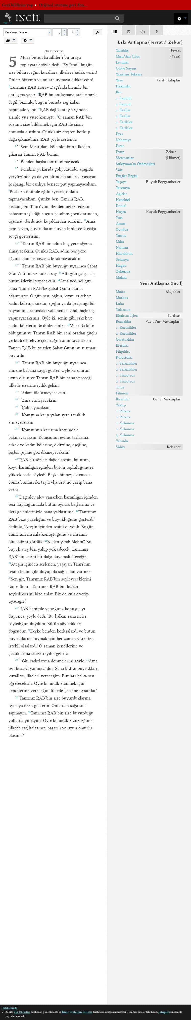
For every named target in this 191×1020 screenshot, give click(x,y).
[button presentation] (49, 32)
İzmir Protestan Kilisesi (77, 1012)
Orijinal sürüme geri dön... (63, 5)
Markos (122, 297)
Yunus (121, 235)
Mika (120, 241)
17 (16, 391)
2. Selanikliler (127, 369)
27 (9, 577)
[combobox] (27, 32)
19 (16, 406)
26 (9, 563)
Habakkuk (124, 253)
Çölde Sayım (126, 68)
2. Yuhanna (125, 429)
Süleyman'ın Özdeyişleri (135, 164)
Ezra (119, 134)
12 (16, 265)
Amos (120, 223)
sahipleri (164, 1012)
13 (60, 272)
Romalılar (123, 321)
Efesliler (122, 345)
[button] (181, 18)
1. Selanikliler (127, 363)
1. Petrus (123, 411)
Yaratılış (122, 50)
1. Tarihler (124, 122)
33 (29, 712)
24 (77, 511)
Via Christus (22, 1012)
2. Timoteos (125, 381)
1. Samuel (124, 98)
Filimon (122, 393)
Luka (120, 303)
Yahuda (122, 441)
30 (16, 659)
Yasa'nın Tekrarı (129, 74)
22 (16, 458)
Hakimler (123, 86)
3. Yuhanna (125, 435)
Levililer (122, 62)
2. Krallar (123, 116)
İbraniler (123, 399)
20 (16, 414)
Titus (120, 387)
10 (85, 220)
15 (68, 324)
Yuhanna (123, 309)
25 (46, 540)
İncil (28, 18)
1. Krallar (123, 110)
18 (16, 399)
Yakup (121, 405)
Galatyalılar (125, 339)
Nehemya (123, 140)
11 (16, 242)
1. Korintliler (126, 327)
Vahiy (120, 447)
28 (16, 607)
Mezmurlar (125, 158)
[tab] (115, 31)
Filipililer (123, 351)
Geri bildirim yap (17, 5)
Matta (120, 291)
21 (16, 429)
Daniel (121, 205)
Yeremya (123, 188)
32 (16, 697)
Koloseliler (124, 357)
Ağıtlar (121, 193)
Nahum (122, 247)
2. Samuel (124, 104)
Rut (119, 92)
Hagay (121, 265)
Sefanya (122, 259)
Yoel (119, 217)
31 (87, 659)
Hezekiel (123, 199)
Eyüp (120, 152)
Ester (120, 146)
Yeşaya (121, 182)
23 (16, 496)
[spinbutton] (57, 32)
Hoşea (121, 211)
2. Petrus (123, 417)
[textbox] (25, 32)
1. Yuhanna (125, 423)
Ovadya (122, 229)
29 (29, 630)
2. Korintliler (126, 333)
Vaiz (119, 170)
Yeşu (119, 80)
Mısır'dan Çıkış (128, 56)
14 (58, 279)
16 (16, 362)
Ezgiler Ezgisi (127, 176)
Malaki (121, 277)
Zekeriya (123, 271)
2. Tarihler (124, 128)
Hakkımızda (9, 1008)
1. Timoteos (125, 375)
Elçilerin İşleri (127, 315)
